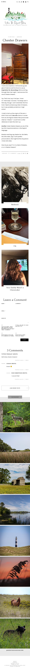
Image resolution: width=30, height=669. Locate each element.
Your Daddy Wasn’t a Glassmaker (15, 288)
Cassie (8, 363)
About (15, 661)
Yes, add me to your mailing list (22, 326)
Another (4, 126)
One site (15, 115)
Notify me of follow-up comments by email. (8, 335)
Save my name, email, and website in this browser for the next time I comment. (8, 328)
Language (19, 36)
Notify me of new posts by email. (20, 335)
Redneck (14, 204)
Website (4, 318)
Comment (19, 303)
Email (3, 310)
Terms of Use (15, 664)
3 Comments (12, 153)
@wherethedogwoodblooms (15, 650)
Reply (27, 360)
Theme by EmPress (15, 666)
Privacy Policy (15, 663)
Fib (15, 246)
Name (3, 303)
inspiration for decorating (10, 90)
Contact (15, 662)
